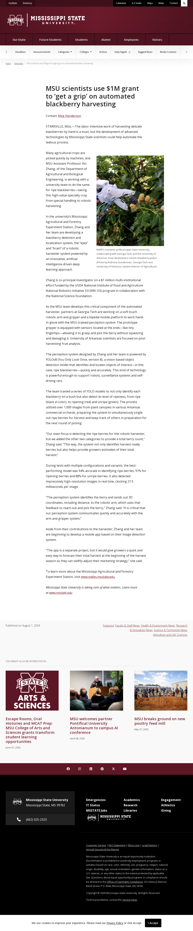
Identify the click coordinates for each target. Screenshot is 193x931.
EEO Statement (117, 845)
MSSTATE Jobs (96, 810)
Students (81, 40)
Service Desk (129, 899)
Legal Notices (149, 845)
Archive (103, 52)
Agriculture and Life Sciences (170, 635)
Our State (19, 40)
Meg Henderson (69, 116)
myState (14, 3)
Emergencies (96, 800)
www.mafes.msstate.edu (98, 577)
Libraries (130, 810)
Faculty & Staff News (127, 625)
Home (8, 63)
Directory (29, 3)
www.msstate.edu (60, 593)
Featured (108, 625)
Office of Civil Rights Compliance (125, 882)
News (161, 3)
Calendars (121, 3)
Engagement (171, 800)
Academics (132, 800)
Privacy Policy (114, 923)
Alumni (105, 40)
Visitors (157, 40)
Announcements (41, 52)
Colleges (84, 52)
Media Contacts (168, 52)
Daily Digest (121, 52)
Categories (64, 52)
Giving (166, 810)
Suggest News (145, 52)
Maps (150, 3)
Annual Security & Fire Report (102, 849)
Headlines (20, 52)
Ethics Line (134, 845)
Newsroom (18, 63)
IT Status (93, 805)
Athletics (168, 805)
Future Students (50, 40)
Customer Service (96, 845)
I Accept (153, 923)
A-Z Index (137, 3)
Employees (131, 40)
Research (130, 805)
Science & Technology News (170, 630)
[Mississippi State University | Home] (46, 20)
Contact (174, 3)
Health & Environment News (158, 625)
